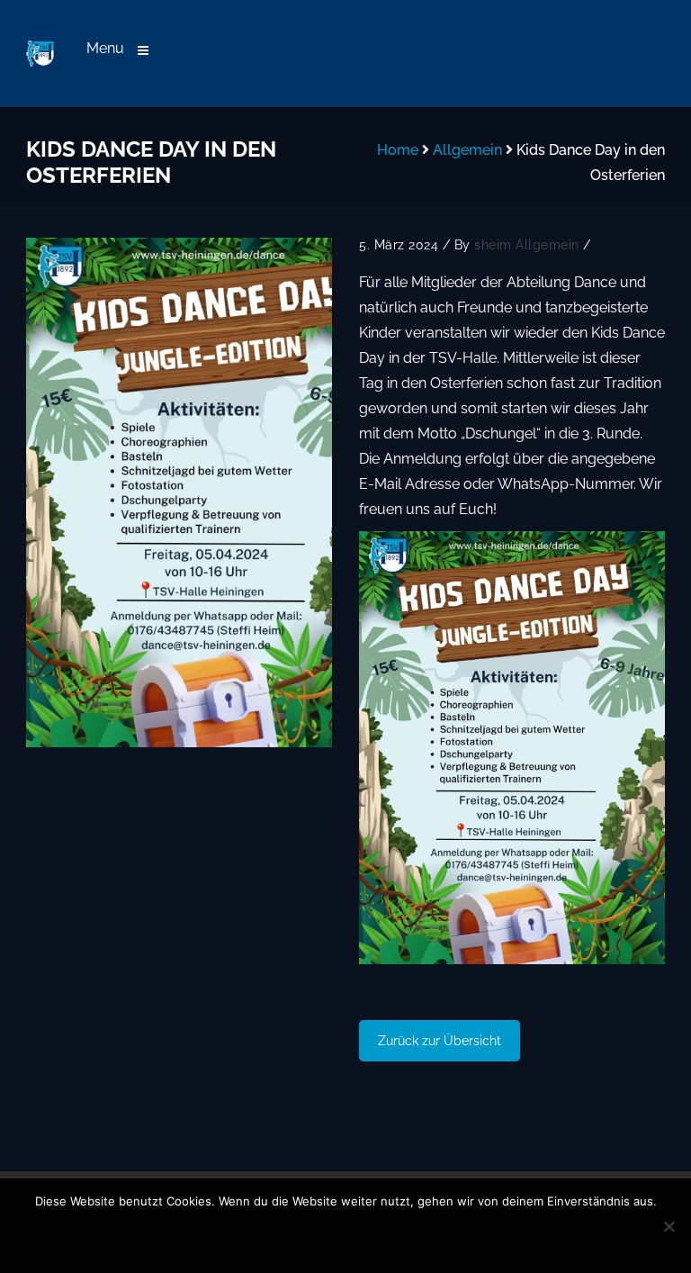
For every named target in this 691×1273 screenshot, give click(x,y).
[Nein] (669, 1226)
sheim (493, 245)
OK (223, 1235)
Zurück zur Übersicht (439, 1041)
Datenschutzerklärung (390, 1235)
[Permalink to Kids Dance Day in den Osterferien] (179, 492)
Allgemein (467, 149)
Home (397, 149)
